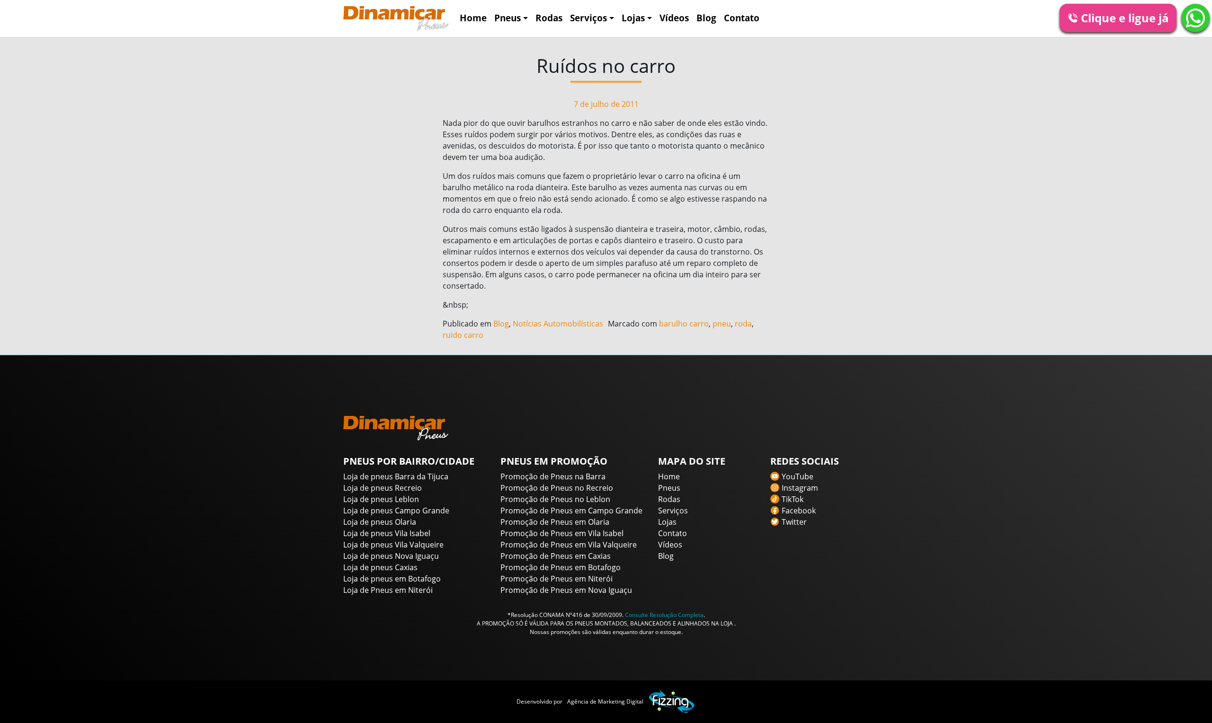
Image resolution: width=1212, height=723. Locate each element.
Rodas (548, 17)
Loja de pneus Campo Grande (396, 510)
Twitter (794, 522)
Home (473, 17)
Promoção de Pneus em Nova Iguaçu (566, 590)
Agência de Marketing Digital (605, 701)
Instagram (800, 488)
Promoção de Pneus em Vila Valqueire (568, 544)
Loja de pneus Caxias (380, 567)
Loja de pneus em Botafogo (392, 578)
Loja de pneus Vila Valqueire (393, 544)
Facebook (799, 510)
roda (743, 323)
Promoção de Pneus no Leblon (555, 499)
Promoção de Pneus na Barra (553, 476)
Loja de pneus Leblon (381, 499)
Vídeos (674, 17)
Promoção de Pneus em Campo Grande (571, 510)
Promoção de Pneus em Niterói (556, 578)
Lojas (633, 17)
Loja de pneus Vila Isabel (386, 533)
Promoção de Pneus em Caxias (555, 556)
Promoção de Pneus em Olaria (554, 522)
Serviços (588, 17)
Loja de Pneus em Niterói (388, 590)
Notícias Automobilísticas (558, 323)
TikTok (792, 499)
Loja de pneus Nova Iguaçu (391, 556)
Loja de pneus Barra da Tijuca (395, 476)
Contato (741, 17)
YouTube (797, 476)
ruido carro (463, 335)
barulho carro (684, 323)
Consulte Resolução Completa (664, 615)
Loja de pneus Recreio (382, 488)
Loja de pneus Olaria (379, 522)
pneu (722, 323)
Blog (706, 17)
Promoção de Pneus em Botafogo (560, 567)
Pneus (507, 17)
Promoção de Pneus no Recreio (556, 488)
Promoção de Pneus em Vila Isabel (562, 533)
